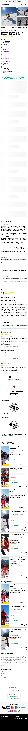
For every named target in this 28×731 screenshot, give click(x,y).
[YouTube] (22, 719)
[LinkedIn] (20, 719)
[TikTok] (24, 719)
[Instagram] (15, 719)
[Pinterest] (26, 719)
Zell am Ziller (24, 27)
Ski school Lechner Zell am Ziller (8, 30)
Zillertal (12, 27)
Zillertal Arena (18, 27)
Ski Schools (3, 27)
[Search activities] (23, 4)
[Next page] (20, 377)
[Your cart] (21, 4)
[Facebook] (17, 719)
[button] (9, 16)
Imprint (11, 722)
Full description (6, 42)
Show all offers (14, 394)
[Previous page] (7, 377)
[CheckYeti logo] (10, 4)
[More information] (7, 63)
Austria (8, 27)
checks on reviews (11, 297)
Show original (15, 346)
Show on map (7, 72)
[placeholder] (26, 4)
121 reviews (12, 36)
